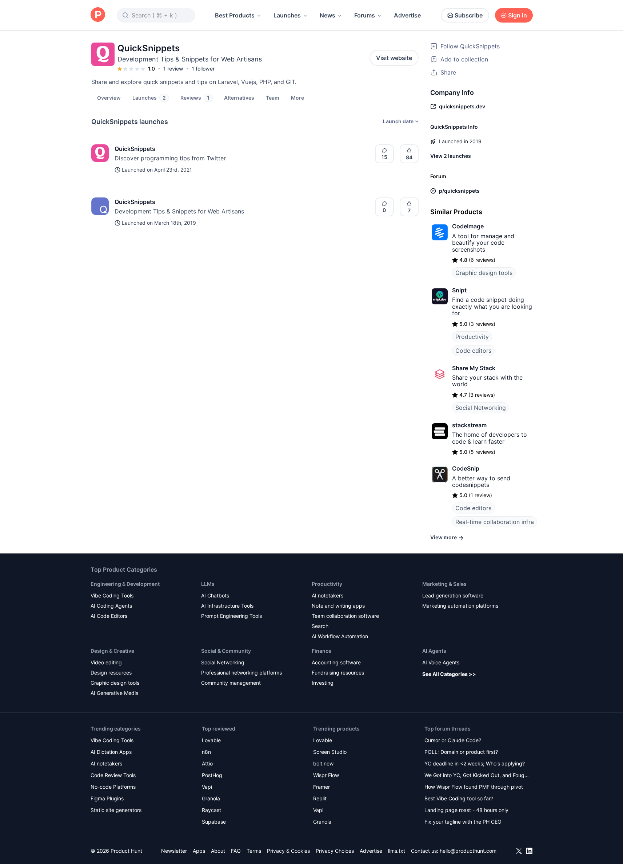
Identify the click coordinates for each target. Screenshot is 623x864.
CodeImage (468, 226)
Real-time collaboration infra (494, 521)
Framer (321, 787)
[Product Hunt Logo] (98, 15)
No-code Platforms (113, 787)
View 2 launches (450, 156)
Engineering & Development (125, 584)
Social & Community (226, 651)
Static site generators (116, 810)
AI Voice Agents (440, 662)
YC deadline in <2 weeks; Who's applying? (474, 763)
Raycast (211, 810)
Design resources (111, 672)
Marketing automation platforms (460, 606)
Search (320, 626)
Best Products (235, 15)
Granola (211, 798)
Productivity (472, 336)
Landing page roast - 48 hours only (466, 810)
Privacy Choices (335, 851)
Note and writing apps (338, 606)
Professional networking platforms (241, 672)
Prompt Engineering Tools (231, 616)
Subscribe (469, 15)
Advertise (407, 15)
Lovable (211, 740)
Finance (321, 651)
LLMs (208, 584)
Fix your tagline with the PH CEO (463, 822)
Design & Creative (112, 651)
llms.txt (396, 851)
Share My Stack (473, 368)
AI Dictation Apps (111, 752)
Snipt (459, 290)
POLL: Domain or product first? (461, 752)
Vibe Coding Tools (112, 595)
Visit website (394, 57)
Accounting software (336, 662)
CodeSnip (465, 468)
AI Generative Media (115, 693)
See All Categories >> (449, 674)
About (218, 851)
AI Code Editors (109, 616)
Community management (231, 683)
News (327, 15)
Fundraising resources (338, 672)
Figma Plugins (107, 798)
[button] (297, 97)
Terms (254, 851)
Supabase (214, 822)
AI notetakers (327, 595)
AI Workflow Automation (340, 636)
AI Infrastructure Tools (227, 606)
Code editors (473, 350)
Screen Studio (330, 752)
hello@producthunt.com (468, 851)
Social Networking (480, 407)
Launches (287, 15)
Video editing (106, 662)
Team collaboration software (345, 616)
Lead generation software (452, 595)
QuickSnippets (135, 148)
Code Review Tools (113, 775)
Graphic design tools (483, 272)
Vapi (207, 787)
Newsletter (174, 851)
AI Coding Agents (111, 606)
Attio (207, 763)
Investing (323, 683)
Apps (199, 851)
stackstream (469, 425)
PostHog (212, 775)
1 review (173, 68)
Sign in (517, 15)
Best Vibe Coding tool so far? (458, 798)
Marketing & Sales (444, 584)
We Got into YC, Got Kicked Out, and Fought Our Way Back (476, 776)
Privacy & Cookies (288, 851)
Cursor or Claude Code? (452, 740)
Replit (320, 798)
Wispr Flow (326, 775)
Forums (364, 15)
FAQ (236, 851)
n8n (206, 752)
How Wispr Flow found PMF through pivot (473, 787)
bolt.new (323, 763)
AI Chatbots (215, 595)
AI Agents (434, 651)
